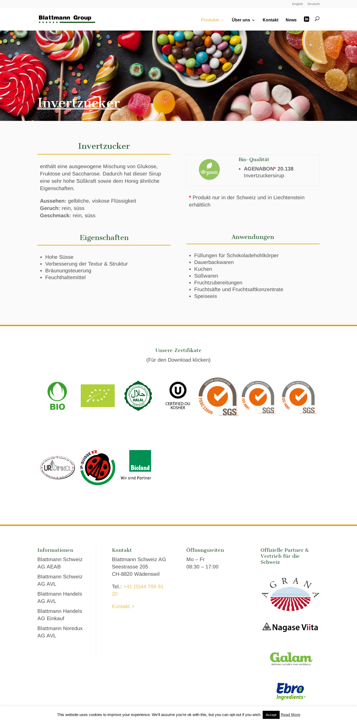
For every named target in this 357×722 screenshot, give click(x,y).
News (291, 20)
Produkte (210, 20)
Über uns (241, 20)
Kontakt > (123, 606)
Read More (290, 714)
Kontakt (270, 20)
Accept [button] (271, 715)
